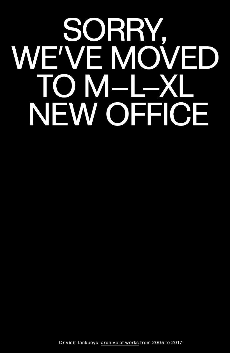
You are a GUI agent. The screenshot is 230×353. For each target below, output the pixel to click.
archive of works (120, 342)
